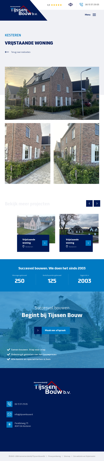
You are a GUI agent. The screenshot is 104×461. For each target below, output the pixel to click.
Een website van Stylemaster (84, 456)
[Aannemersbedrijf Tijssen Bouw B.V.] (23, 10)
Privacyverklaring (54, 456)
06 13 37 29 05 (21, 404)
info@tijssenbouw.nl (24, 414)
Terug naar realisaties (20, 52)
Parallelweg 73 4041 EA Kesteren (23, 424)
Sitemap (67, 456)
